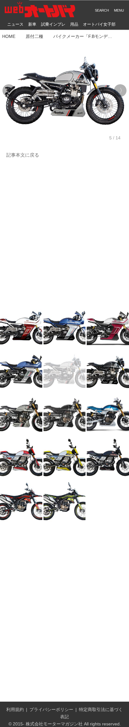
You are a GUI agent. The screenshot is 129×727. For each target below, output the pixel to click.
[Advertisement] (64, 232)
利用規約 (15, 709)
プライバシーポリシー (51, 709)
